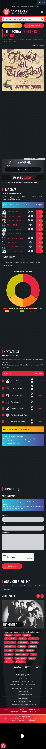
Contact (14, 712)
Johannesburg (21, 654)
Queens (30, 650)
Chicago (22, 646)
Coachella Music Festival (23, 688)
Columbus (12, 25)
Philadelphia (20, 658)
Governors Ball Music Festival (23, 705)
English (42, 2)
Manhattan (20, 662)
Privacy (22, 721)
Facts (22, 710)
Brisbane (8, 654)
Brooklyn (8, 650)
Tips (14, 710)
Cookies (32, 721)
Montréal (8, 662)
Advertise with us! (28, 712)
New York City (10, 639)
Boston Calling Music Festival (23, 685)
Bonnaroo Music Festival (23, 681)
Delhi (17, 635)
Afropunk (23, 678)
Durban (34, 643)
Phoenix (8, 658)
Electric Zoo (23, 698)
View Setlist (24, 169)
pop (13, 586)
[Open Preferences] (3, 745)
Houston (19, 650)
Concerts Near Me (34, 25)
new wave (39, 586)
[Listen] (29, 212)
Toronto (32, 646)
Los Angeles (10, 643)
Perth (33, 654)
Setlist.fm (16, 443)
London (27, 635)
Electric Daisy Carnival (23, 695)
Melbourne (34, 639)
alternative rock (24, 586)
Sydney (22, 639)
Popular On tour (35, 710)
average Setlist (16, 359)
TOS (13, 721)
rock (5, 586)
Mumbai (8, 635)
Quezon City (9, 646)
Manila (31, 658)
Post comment (12, 566)
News (7, 710)
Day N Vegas (23, 691)
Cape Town (23, 643)
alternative (7, 589)
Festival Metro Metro (23, 701)
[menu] (42, 11)
